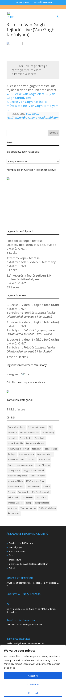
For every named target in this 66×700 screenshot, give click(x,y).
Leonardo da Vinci (25, 465)
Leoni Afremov (43, 465)
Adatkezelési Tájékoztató (21, 543)
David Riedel (25, 438)
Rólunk (12, 568)
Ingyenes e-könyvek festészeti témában (28, 563)
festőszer (36, 448)
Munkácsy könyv (38, 475)
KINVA (22, 248)
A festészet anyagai (36, 427)
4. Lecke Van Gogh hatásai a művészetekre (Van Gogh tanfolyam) (33, 104)
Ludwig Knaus (14, 470)
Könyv (10, 465)
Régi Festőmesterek (40, 492)
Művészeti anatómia (35, 481)
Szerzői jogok (15, 547)
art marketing (48, 432)
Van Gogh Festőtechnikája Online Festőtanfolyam (33, 115)
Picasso (11, 492)
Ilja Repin (12, 454)
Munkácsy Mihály (15, 481)
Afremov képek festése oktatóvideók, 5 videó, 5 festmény (31, 260)
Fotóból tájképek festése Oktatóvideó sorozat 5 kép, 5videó (31, 243)
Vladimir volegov (28, 508)
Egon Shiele (40, 438)
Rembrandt (23, 492)
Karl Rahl (32, 459)
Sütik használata (17, 551)
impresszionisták (45, 454)
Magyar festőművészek (34, 470)
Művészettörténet (16, 486)
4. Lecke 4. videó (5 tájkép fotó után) (33, 322)
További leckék (17, 357)
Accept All (33, 675)
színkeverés (28, 497)
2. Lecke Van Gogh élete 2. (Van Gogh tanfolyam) (31, 96)
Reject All (33, 693)
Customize (33, 684)
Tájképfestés (16, 409)
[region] (33, 672)
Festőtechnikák (50, 448)
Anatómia (12, 432)
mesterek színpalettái (17, 475)
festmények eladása (35, 443)
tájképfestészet (42, 502)
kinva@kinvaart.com (32, 624)
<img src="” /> (18, 374)
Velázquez (12, 508)
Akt (50, 427)
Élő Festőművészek (47, 508)
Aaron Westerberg (16, 427)
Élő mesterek (13, 513)
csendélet (12, 438)
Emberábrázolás (15, 443)
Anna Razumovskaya (29, 432)
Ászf (11, 555)
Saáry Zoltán (13, 497)
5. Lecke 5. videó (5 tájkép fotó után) (33, 305)
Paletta (46, 486)
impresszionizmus (16, 459)
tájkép (29, 502)
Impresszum (15, 559)
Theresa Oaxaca (15, 502)
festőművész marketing (18, 448)
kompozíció (44, 459)
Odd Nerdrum (33, 486)
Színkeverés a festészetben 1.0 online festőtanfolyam (29, 277)
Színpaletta (41, 497)
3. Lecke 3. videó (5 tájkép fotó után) (33, 339)
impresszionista (26, 454)
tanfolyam (19, 70)
